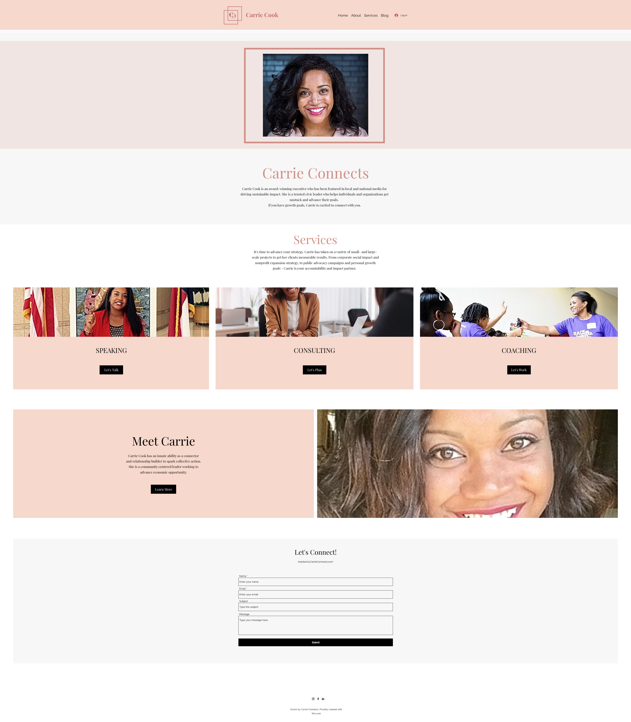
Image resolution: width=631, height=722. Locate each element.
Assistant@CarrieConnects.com (315, 561)
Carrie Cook (262, 15)
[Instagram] (313, 698)
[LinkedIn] (323, 698)
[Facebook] (318, 698)
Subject (243, 601)
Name (242, 576)
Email (242, 589)
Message (244, 614)
